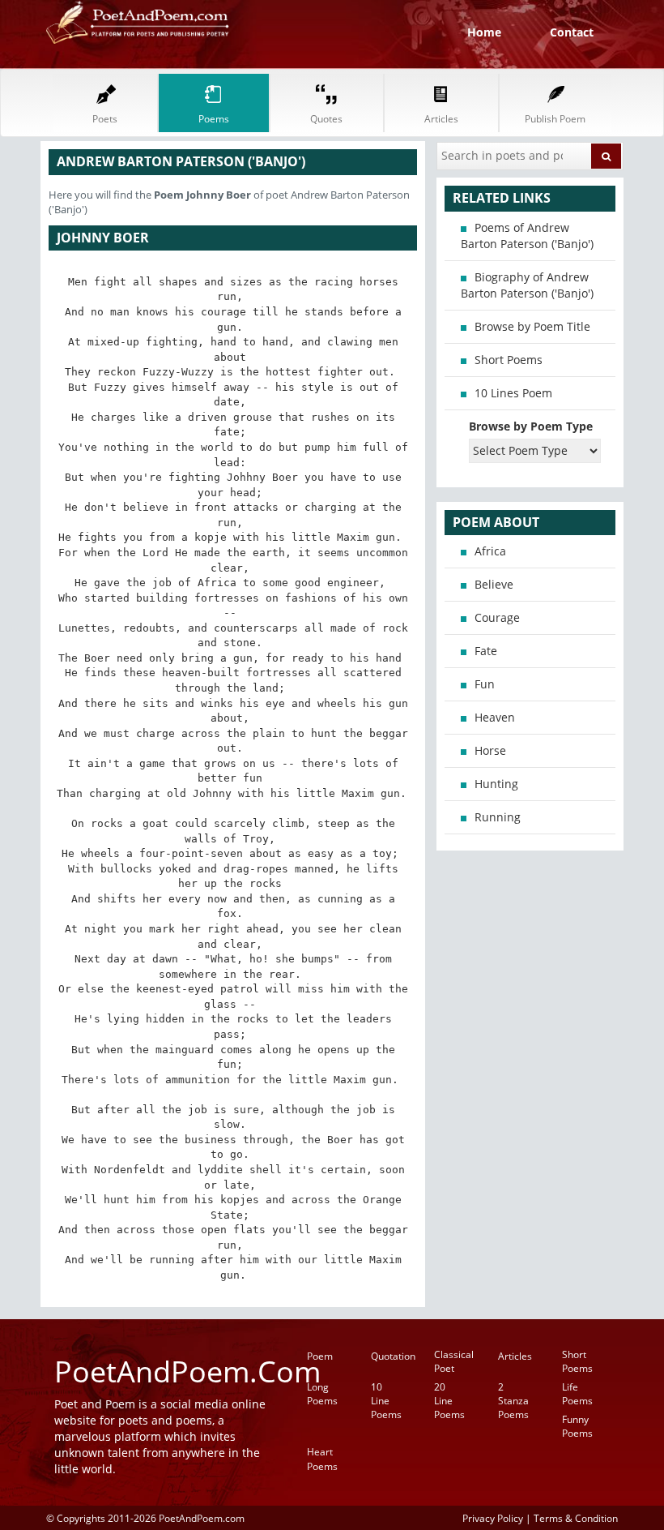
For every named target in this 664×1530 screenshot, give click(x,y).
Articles (515, 1356)
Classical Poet (454, 1361)
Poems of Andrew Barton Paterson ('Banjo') (527, 235)
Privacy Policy (492, 1517)
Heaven (495, 717)
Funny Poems (577, 1426)
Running (498, 817)
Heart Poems (322, 1458)
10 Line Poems (386, 1400)
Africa (490, 551)
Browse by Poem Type (531, 426)
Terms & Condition (576, 1517)
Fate (486, 650)
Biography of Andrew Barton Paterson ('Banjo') (527, 285)
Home (484, 32)
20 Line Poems (449, 1400)
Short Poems (509, 359)
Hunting (496, 783)
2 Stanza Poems (513, 1400)
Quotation (393, 1356)
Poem (320, 1356)
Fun (485, 684)
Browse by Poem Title (532, 326)
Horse (490, 750)
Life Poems (577, 1394)
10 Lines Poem (513, 393)
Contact (572, 32)
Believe (494, 584)
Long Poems (322, 1394)
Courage (497, 617)
